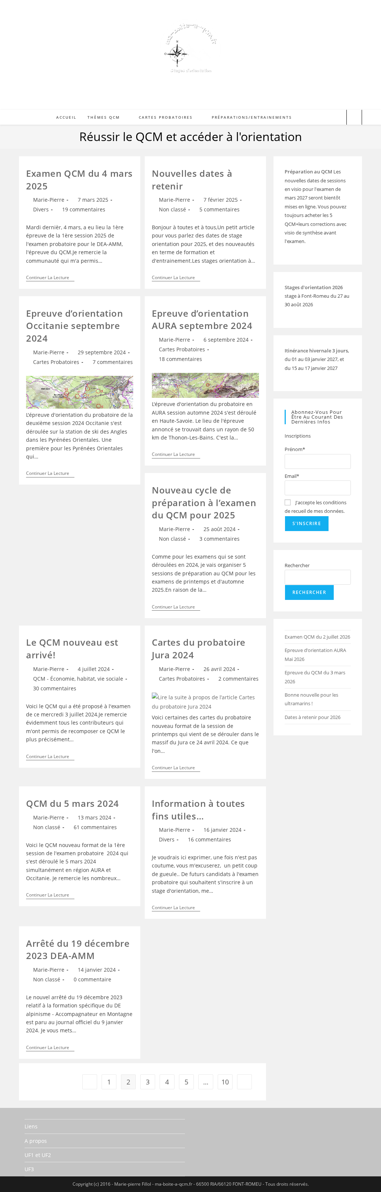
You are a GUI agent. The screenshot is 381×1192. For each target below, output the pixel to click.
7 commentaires (113, 361)
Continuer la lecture (50, 278)
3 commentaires (219, 538)
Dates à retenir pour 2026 (312, 717)
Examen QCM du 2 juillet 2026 (317, 636)
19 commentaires (83, 209)
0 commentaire (92, 979)
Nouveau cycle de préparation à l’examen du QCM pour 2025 (204, 502)
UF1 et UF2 (38, 1155)
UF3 (29, 1169)
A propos (36, 1140)
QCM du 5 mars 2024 (72, 803)
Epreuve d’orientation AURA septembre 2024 (202, 319)
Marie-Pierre (48, 199)
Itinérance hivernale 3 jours (316, 350)
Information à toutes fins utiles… (198, 809)
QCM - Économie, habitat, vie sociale (78, 678)
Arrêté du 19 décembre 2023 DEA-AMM (78, 949)
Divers (41, 209)
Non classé (172, 209)
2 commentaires (238, 678)
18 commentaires (180, 358)
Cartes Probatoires (56, 361)
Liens (31, 1126)
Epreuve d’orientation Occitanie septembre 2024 (74, 325)
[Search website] (354, 118)
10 (225, 1081)
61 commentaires (95, 827)
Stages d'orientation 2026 (314, 287)
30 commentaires (54, 688)
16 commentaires (209, 839)
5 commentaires (219, 209)
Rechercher (297, 565)
